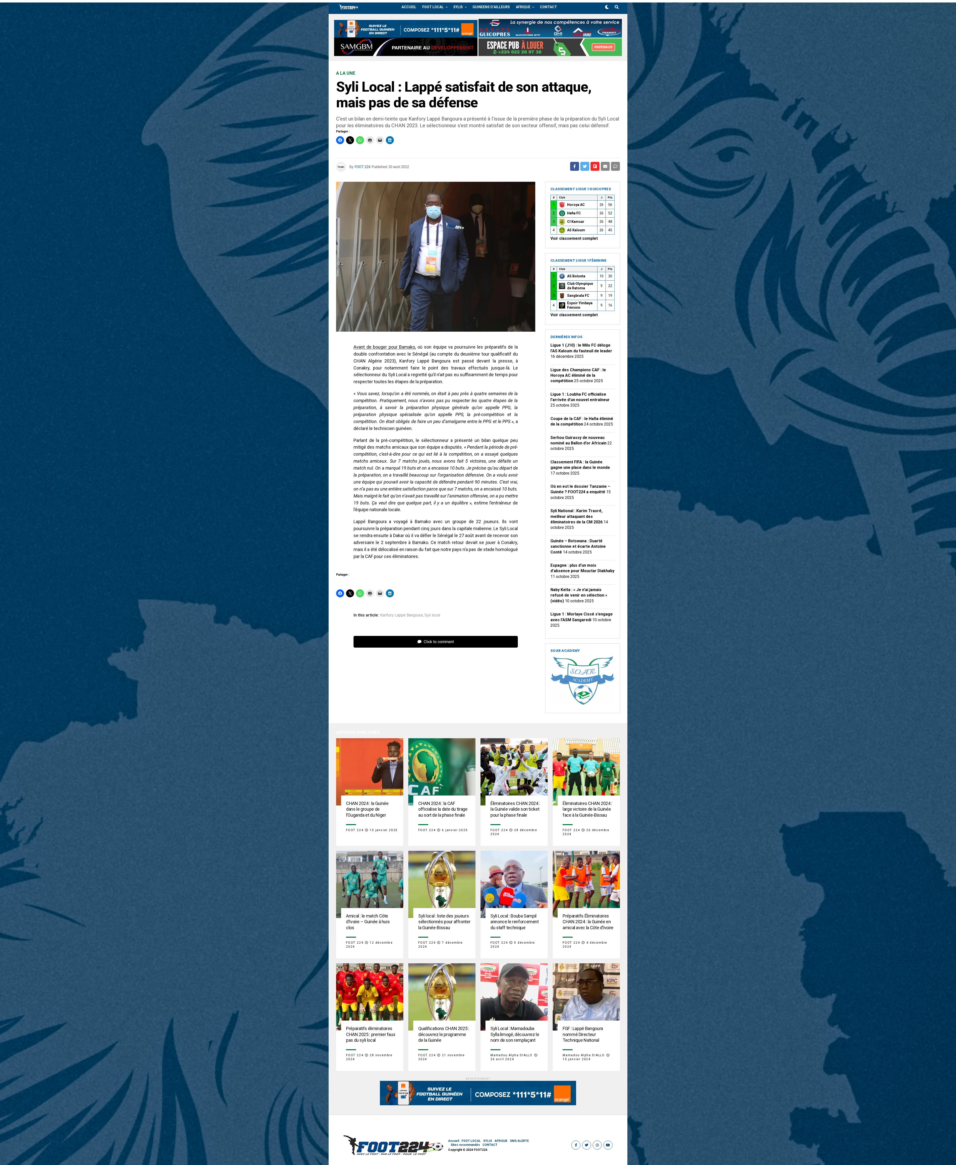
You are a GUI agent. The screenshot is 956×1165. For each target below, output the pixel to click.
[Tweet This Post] (584, 166)
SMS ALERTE (519, 1141)
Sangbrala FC (578, 296)
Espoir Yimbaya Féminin (580, 305)
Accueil (409, 7)
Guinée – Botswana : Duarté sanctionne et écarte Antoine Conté (578, 546)
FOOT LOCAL (433, 7)
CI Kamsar (575, 222)
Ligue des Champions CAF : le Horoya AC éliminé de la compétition (578, 375)
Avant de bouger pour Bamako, (385, 347)
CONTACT (548, 7)
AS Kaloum (576, 230)
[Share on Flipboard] (595, 166)
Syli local (432, 615)
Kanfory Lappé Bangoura (401, 615)
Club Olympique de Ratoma (580, 286)
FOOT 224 (362, 167)
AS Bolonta (576, 276)
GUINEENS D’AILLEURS (491, 7)
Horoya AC (576, 205)
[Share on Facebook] (574, 166)
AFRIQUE (523, 7)
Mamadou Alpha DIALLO (511, 1055)
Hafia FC (574, 213)
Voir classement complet (574, 238)
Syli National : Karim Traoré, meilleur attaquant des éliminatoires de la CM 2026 (576, 516)
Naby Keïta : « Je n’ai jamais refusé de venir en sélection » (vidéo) (578, 595)
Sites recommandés (465, 1145)
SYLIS (458, 7)
